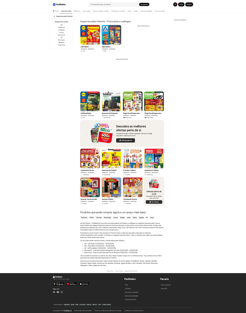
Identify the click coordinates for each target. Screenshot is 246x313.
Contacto (128, 288)
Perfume (84, 217)
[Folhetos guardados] (175, 4)
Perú (99, 304)
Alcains (142, 261)
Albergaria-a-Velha (86, 265)
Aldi (127, 227)
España (88, 304)
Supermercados (149, 223)
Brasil (72, 304)
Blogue (136, 11)
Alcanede (117, 263)
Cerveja (98, 217)
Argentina (67, 304)
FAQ (126, 285)
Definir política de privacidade (83, 310)
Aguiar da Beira (126, 263)
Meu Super (61, 40)
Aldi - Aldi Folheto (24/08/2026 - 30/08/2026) (99, 246)
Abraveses (153, 263)
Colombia (82, 304)
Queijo (122, 217)
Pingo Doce (121, 227)
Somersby (107, 217)
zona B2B (164, 288)
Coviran (61, 32)
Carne (115, 217)
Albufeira (154, 261)
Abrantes (110, 263)
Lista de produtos (160, 11)
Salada (141, 217)
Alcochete (146, 263)
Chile (76, 304)
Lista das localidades (146, 11)
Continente (104, 227)
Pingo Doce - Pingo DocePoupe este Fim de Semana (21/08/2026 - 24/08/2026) (111, 252)
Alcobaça (83, 263)
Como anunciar (166, 285)
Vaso (152, 217)
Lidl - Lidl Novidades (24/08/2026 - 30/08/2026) (100, 248)
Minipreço (61, 42)
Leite (128, 217)
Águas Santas (91, 263)
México (94, 304)
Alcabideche (135, 261)
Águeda (147, 261)
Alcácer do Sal (102, 263)
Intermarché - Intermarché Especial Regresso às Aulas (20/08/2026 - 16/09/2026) (111, 250)
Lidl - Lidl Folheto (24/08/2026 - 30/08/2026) (99, 244)
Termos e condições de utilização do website (107, 310)
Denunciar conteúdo (131, 292)
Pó (147, 217)
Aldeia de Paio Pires (99, 265)
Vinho (91, 217)
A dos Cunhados (136, 263)
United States (106, 304)
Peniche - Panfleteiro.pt (92, 223)
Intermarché (113, 227)
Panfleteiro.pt (68, 310)
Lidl (99, 227)
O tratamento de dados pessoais (133, 310)
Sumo (135, 217)
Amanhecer (61, 27)
